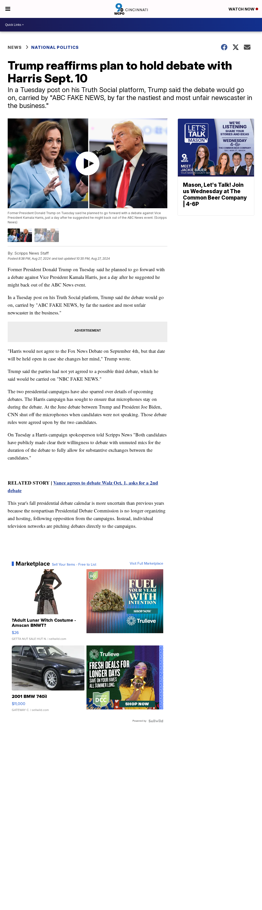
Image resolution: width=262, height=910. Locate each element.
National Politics (55, 47)
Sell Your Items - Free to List (74, 564)
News (15, 47)
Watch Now (242, 9)
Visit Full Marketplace (146, 563)
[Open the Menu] (8, 9)
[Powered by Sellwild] (155, 721)
